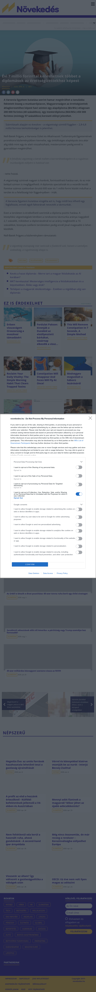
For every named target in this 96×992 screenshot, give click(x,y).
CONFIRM (30, 564)
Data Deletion (33, 573)
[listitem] (48, 461)
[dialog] (48, 496)
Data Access (48, 573)
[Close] (91, 418)
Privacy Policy (62, 573)
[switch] (79, 467)
